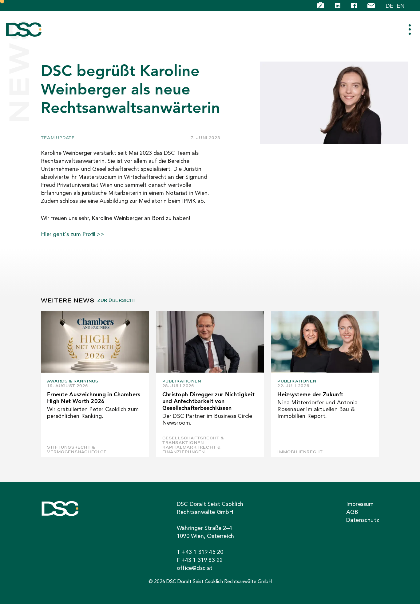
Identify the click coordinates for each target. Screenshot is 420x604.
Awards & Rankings (72, 381)
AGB (352, 512)
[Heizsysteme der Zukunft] (325, 342)
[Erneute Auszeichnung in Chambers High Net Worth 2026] (95, 342)
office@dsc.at (195, 568)
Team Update (58, 137)
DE (390, 6)
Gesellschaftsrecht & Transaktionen (193, 440)
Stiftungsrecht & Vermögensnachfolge (77, 449)
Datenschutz (362, 520)
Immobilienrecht (300, 452)
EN (401, 6)
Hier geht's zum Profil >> (72, 234)
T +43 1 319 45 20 (200, 552)
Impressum (360, 504)
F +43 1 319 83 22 (200, 560)
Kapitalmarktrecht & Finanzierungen (191, 449)
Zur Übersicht (117, 300)
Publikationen (181, 381)
